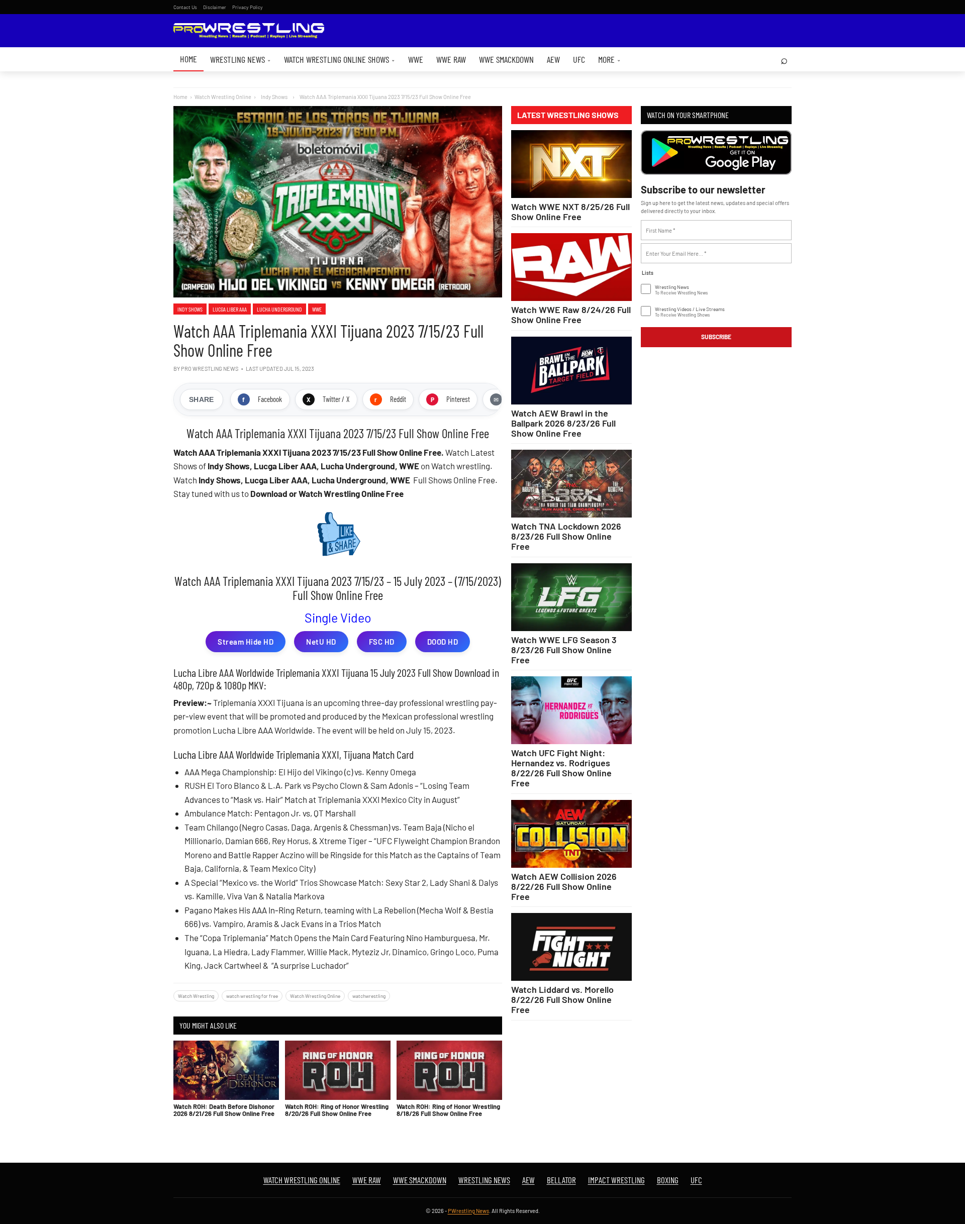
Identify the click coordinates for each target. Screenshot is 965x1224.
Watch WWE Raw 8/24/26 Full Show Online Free (571, 314)
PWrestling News (468, 1210)
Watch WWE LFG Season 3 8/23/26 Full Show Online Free (564, 649)
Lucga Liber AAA (230, 309)
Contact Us (185, 7)
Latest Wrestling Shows (568, 115)
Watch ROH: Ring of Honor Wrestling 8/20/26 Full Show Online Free (337, 1109)
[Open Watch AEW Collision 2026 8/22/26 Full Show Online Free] (571, 834)
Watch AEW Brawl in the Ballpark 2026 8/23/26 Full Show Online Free (563, 423)
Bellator (561, 1180)
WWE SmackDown (506, 59)
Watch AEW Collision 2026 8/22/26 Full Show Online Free (564, 886)
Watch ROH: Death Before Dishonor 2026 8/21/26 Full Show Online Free (223, 1109)
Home (188, 58)
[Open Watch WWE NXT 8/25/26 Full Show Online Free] (571, 164)
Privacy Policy (247, 7)
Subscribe (716, 336)
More (609, 59)
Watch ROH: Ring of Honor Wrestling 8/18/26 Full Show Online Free (448, 1109)
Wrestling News (240, 59)
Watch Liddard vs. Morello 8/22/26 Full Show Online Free (562, 999)
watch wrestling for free (252, 996)
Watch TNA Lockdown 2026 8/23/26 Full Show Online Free (566, 536)
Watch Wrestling (196, 996)
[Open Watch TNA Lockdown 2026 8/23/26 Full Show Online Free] (571, 484)
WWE (415, 59)
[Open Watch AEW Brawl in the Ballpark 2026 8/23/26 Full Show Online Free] (571, 370)
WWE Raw (451, 59)
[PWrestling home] (248, 31)
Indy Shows (190, 309)
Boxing (668, 1180)
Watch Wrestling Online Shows (339, 59)
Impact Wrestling (616, 1180)
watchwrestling (368, 996)
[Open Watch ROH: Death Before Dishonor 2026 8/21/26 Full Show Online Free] (226, 1070)
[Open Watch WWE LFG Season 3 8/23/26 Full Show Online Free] (571, 597)
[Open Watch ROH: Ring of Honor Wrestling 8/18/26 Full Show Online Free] (449, 1070)
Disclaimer (214, 7)
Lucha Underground (279, 309)
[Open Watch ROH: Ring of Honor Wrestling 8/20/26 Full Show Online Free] (338, 1070)
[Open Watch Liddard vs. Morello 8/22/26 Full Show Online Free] (571, 947)
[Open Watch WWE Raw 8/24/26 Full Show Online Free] (571, 267)
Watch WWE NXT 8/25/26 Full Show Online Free (570, 211)
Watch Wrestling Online (223, 96)
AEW (553, 59)
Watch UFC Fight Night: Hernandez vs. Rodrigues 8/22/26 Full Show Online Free (561, 767)
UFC (579, 59)
